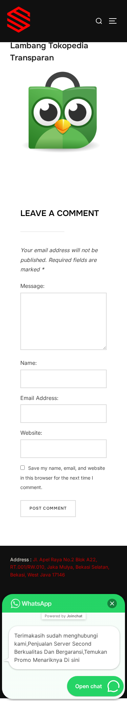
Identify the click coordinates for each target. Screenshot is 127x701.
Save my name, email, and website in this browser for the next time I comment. (62, 477)
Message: (32, 285)
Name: (28, 362)
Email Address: (39, 398)
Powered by (63, 616)
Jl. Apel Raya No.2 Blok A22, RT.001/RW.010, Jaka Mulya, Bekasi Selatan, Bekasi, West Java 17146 (59, 567)
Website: (31, 432)
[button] (112, 603)
